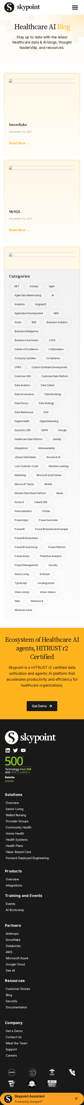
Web (17, 601)
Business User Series (26, 340)
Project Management (26, 565)
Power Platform (56, 547)
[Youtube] (23, 750)
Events (10, 904)
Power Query (22, 556)
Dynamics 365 (23, 430)
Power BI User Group (26, 547)
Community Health (18, 827)
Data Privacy (21, 403)
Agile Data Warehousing (28, 295)
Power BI (19, 529)
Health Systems (17, 840)
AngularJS (40, 304)
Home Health (15, 833)
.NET (16, 286)
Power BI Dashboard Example (51, 529)
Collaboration (56, 349)
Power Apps (21, 520)
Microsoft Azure (17, 958)
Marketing (20, 475)
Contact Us (14, 1037)
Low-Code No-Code (26, 466)
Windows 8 (37, 601)
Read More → (19, 143)
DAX (46, 412)
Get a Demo (14, 1031)
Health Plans (14, 846)
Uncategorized (46, 583)
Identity (57, 439)
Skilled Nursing (16, 815)
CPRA (18, 367)
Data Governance (24, 394)
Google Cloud (15, 964)
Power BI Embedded (26, 538)
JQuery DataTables (25, 457)
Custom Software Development (49, 367)
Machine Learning (58, 466)
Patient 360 (40, 502)
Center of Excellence (26, 349)
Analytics (20, 304)
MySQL (15, 211)
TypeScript (21, 583)
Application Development (29, 313)
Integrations (21, 448)
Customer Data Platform (54, 376)
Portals (46, 511)
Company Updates (25, 358)
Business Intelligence (26, 331)
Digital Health (22, 421)
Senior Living (22, 574)
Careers (11, 1055)
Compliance (53, 358)
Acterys (34, 286)
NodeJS (19, 502)
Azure (18, 322)
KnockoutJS (53, 457)
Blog (9, 995)
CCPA (52, 340)
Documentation (16, 1007)
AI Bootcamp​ (15, 910)
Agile (52, 286)
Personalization (23, 511)
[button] (75, 7)
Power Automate (48, 520)
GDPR (44, 430)
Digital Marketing (49, 421)
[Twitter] (15, 750)
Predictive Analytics (51, 556)
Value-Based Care (18, 852)
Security (53, 565)
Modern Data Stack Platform (30, 493)
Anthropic (12, 934)
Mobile (48, 484)
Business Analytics (57, 322)
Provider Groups (17, 821)
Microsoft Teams (24, 484)
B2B (34, 322)
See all (10, 970)
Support (11, 1049)
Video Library (22, 592)
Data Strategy (46, 403)
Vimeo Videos (48, 592)
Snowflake (18, 124)
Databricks (13, 946)
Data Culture (47, 385)
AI (53, 295)
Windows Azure (23, 610)
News (59, 493)
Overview (12, 803)
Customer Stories (18, 989)
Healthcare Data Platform (28, 439)
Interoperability (46, 448)
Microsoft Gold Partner (48, 475)
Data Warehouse (24, 412)
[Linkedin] (8, 750)
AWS (56, 313)
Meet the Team (16, 1043)
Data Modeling (53, 394)
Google (62, 430)
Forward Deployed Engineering (27, 858)
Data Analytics (22, 385)
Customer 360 (23, 376)
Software (45, 574)
